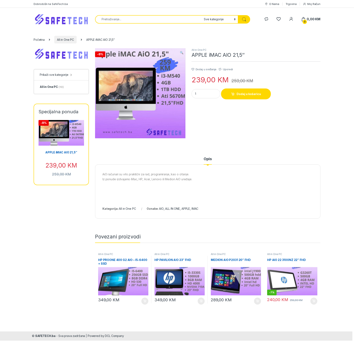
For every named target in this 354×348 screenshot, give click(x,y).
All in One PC (65, 39)
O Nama (274, 4)
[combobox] (148, 19)
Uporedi (228, 69)
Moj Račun (313, 4)
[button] (181, 52)
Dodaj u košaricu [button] (142, 301)
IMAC (195, 208)
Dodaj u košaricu (249, 94)
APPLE (186, 208)
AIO (161, 208)
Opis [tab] (208, 159)
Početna (39, 39)
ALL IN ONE (172, 208)
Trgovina (291, 4)
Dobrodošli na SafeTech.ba (51, 4)
